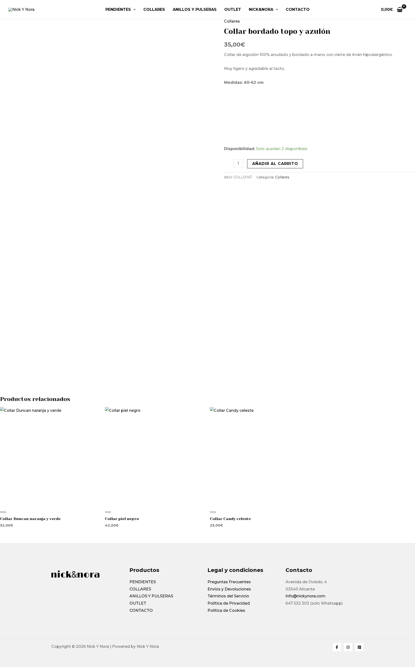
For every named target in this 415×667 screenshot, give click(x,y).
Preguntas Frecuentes (229, 582)
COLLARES (154, 9)
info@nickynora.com (305, 596)
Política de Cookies (226, 610)
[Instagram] (348, 647)
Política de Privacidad (229, 603)
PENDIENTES (118, 9)
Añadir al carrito (275, 163)
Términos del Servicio (228, 596)
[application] (133, 9)
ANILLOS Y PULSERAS (195, 9)
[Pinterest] (359, 647)
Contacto (298, 9)
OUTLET (232, 9)
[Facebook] (337, 647)
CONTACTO (141, 610)
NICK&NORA (261, 9)
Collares (232, 21)
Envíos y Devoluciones (229, 589)
